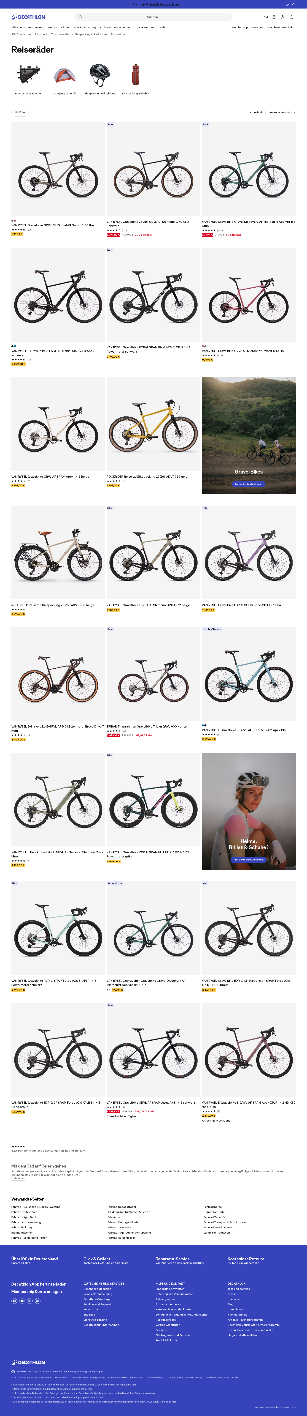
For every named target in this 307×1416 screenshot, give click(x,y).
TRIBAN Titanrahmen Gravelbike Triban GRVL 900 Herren (147, 726)
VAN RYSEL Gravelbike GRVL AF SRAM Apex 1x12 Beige (50, 476)
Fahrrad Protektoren (24, 1211)
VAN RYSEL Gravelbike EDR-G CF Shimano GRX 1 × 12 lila (242, 605)
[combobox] (282, 112)
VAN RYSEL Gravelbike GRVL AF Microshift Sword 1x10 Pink (244, 351)
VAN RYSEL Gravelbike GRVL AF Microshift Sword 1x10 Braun (54, 225)
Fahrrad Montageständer (123, 1222)
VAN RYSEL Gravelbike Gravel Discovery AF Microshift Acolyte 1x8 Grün (249, 224)
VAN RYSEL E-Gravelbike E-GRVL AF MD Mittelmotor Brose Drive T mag (58, 728)
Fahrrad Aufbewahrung (26, 1222)
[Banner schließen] (293, 4)
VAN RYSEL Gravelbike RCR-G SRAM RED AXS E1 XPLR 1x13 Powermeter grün (148, 854)
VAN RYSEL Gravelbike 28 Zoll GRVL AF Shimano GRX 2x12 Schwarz (148, 224)
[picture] (58, 169)
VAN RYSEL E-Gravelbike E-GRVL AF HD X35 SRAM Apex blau (245, 730)
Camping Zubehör (64, 93)
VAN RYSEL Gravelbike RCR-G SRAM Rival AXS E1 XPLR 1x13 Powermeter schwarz (149, 349)
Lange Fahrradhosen (217, 1232)
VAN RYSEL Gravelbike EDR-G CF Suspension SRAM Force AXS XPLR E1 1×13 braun (246, 983)
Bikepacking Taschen (28, 93)
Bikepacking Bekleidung (100, 93)
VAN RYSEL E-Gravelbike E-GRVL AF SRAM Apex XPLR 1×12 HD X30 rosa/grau (249, 1105)
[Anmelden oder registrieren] (283, 17)
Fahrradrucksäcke (119, 1227)
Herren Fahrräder (215, 1211)
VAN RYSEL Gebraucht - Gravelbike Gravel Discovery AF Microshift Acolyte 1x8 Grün (146, 983)
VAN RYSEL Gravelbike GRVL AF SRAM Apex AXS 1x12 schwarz (151, 1102)
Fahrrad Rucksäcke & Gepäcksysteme (35, 1206)
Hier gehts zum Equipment (249, 859)
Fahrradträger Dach (24, 1217)
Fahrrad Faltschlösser (121, 1237)
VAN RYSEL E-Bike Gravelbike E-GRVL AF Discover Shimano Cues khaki (57, 854)
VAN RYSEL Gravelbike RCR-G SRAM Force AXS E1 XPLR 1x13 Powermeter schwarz (54, 983)
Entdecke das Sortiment (248, 484)
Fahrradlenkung (21, 1227)
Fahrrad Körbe (213, 1206)
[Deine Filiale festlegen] (266, 17)
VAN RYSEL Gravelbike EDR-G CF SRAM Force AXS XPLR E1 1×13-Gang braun (56, 1105)
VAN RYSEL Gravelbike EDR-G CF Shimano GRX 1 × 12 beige (149, 605)
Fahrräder (113, 1217)
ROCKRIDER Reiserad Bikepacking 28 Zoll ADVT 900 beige (52, 605)
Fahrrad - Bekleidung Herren (29, 1237)
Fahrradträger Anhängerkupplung (129, 1232)
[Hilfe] (274, 17)
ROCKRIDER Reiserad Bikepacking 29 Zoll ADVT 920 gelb (147, 476)
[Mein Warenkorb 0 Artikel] (291, 17)
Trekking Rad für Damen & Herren (128, 1211)
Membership (240, 27)
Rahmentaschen (22, 1232)
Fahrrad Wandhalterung (219, 1227)
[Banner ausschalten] (287, 4)
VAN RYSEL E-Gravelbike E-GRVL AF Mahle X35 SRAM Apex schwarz (53, 353)
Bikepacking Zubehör (135, 93)
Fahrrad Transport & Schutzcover (225, 1222)
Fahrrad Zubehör (214, 1217)
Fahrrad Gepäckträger (121, 1206)
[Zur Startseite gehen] (28, 17)
